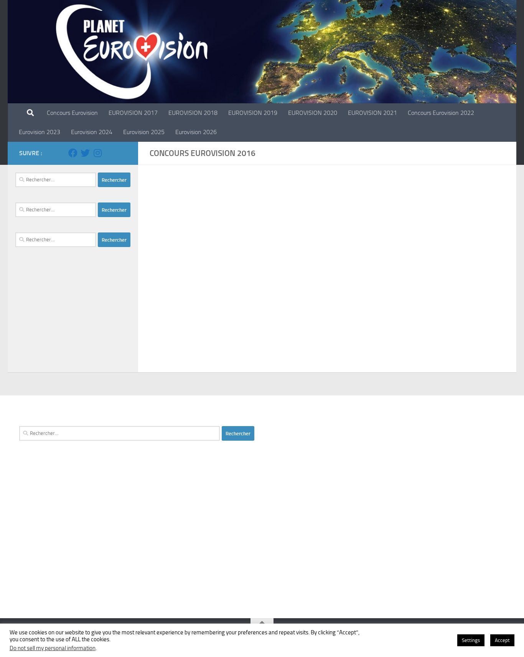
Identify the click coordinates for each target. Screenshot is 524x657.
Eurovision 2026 (196, 132)
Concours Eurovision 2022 (441, 112)
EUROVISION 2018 (193, 112)
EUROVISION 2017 (133, 112)
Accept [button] (502, 640)
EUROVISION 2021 (372, 112)
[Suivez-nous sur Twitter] (85, 153)
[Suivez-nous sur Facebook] (72, 153)
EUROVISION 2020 (312, 112)
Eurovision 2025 (144, 132)
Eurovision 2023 (39, 132)
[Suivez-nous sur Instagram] (97, 153)
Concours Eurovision (72, 112)
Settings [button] (471, 640)
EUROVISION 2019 (252, 112)
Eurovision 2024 (91, 132)
